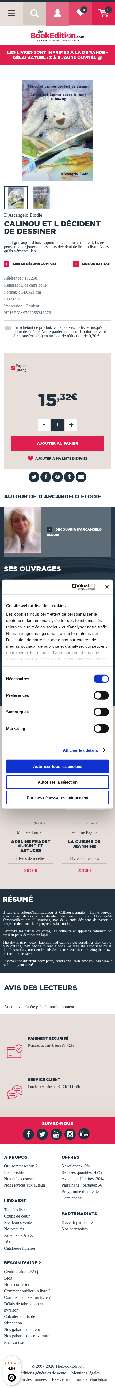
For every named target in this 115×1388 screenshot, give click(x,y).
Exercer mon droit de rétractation (79, 1379)
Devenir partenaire (77, 1222)
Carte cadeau (72, 1198)
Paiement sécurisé (48, 1038)
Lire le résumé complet (34, 263)
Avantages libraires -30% (83, 1178)
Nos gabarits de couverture (26, 1336)
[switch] (101, 695)
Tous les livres (16, 1209)
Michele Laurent (31, 832)
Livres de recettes (30, 858)
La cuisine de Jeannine (84, 844)
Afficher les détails (80, 750)
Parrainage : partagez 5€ (82, 1185)
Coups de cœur (17, 1216)
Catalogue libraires (20, 1248)
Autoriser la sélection (58, 782)
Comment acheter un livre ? (27, 1297)
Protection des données (27, 1379)
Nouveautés (14, 1229)
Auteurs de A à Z (18, 1235)
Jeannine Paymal (84, 832)
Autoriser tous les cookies (57, 766)
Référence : (13, 278)
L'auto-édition (16, 1172)
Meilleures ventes (18, 1222)
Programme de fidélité (80, 1191)
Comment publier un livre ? (27, 1291)
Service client (44, 1079)
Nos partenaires (75, 1229)
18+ (7, 1242)
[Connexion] (57, 18)
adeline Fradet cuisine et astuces (31, 846)
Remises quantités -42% (82, 1172)
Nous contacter (16, 1284)
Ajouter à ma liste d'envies (61, 458)
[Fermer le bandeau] (107, 587)
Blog (8, 1278)
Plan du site (14, 1342)
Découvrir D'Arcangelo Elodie (74, 532)
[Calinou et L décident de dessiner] (57, 179)
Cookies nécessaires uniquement (58, 797)
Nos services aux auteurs (25, 1185)
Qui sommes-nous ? (20, 1166)
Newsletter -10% (76, 1166)
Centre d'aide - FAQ (21, 1271)
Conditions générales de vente (41, 1373)
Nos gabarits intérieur (22, 1329)
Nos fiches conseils (20, 1178)
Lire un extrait (96, 263)
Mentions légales (85, 1373)
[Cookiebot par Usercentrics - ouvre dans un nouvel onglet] (72, 586)
